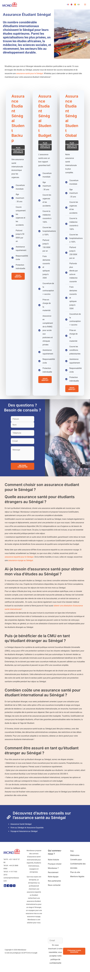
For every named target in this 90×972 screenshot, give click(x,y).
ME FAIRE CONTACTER (22, 466)
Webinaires (74, 855)
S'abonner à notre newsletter (74, 951)
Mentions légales (77, 876)
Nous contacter (54, 885)
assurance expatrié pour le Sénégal (19, 557)
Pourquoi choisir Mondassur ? (54, 866)
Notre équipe (53, 877)
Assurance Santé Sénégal (21, 824)
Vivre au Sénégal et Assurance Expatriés (26, 827)
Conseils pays (76, 859)
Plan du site (75, 872)
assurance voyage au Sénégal (20, 560)
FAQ (72, 851)
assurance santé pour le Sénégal (29, 73)
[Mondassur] (9, 4)
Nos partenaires (54, 881)
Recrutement (53, 872)
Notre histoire (53, 860)
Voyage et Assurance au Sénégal (24, 831)
